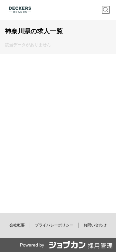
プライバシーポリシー (54, 225)
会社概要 (17, 225)
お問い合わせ (95, 225)
